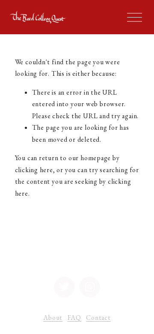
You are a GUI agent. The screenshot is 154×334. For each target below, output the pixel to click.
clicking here (34, 169)
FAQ (74, 317)
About (52, 317)
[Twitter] (64, 287)
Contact (98, 317)
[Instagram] (90, 287)
